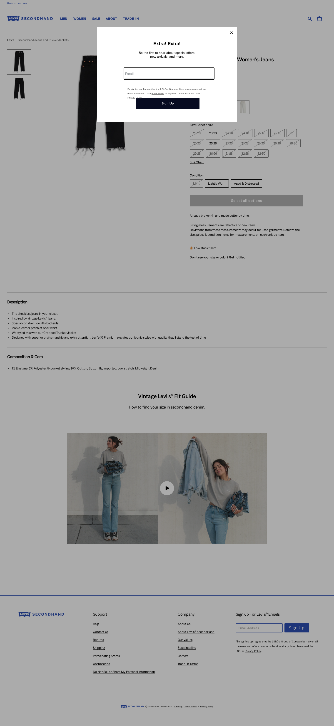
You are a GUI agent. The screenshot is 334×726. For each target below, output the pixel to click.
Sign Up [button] (168, 103)
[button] (231, 32)
